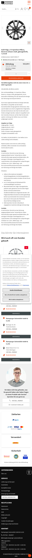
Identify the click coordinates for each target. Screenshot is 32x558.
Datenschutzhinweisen (13, 285)
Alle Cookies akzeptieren (16, 299)
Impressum (26, 285)
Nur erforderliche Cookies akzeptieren (16, 295)
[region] (16, 279)
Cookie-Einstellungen (16, 290)
